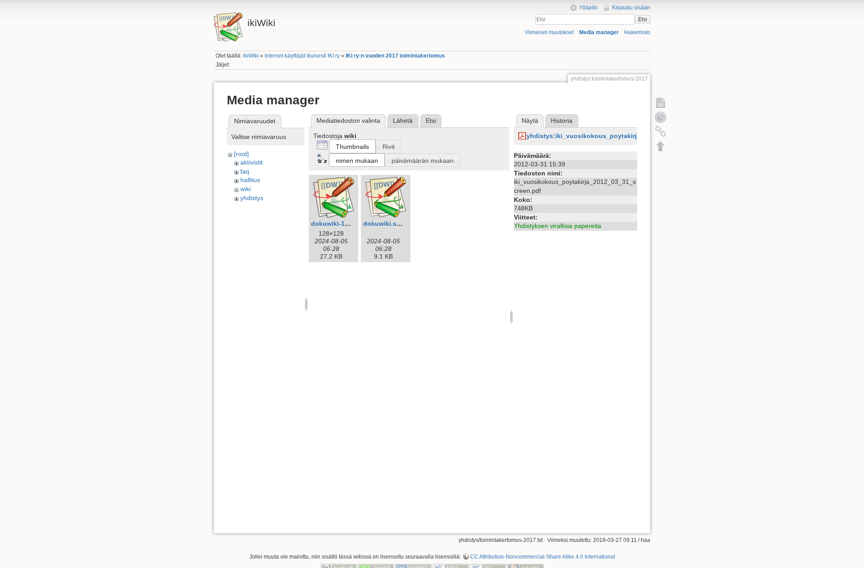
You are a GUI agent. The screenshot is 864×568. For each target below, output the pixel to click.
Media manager (599, 32)
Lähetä (403, 120)
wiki (245, 188)
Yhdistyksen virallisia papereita (557, 225)
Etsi (642, 19)
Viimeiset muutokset (549, 32)
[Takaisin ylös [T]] (660, 146)
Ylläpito (588, 7)
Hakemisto (637, 32)
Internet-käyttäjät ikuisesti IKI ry (302, 56)
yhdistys (251, 197)
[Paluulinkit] (660, 131)
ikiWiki (251, 56)
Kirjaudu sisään (631, 7)
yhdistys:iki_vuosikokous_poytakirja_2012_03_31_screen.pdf (621, 135)
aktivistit (251, 162)
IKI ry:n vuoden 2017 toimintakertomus (395, 56)
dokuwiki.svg (383, 223)
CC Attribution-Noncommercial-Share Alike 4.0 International (542, 557)
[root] (241, 153)
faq (244, 171)
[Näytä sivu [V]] (660, 102)
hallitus (250, 179)
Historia (561, 120)
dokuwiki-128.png (338, 223)
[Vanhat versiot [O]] (660, 117)
